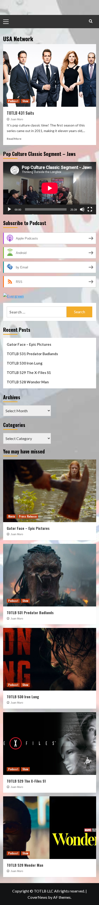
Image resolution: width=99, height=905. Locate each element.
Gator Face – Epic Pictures (29, 344)
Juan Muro (17, 119)
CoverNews (37, 897)
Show (25, 101)
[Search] (91, 21)
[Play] (9, 209)
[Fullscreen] (89, 209)
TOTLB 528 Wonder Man (28, 382)
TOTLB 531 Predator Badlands (32, 354)
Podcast (13, 101)
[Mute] (82, 209)
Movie (11, 516)
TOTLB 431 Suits (20, 113)
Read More (14, 138)
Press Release (28, 516)
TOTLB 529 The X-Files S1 (29, 372)
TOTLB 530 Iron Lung (25, 363)
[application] (49, 188)
